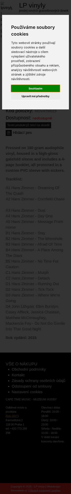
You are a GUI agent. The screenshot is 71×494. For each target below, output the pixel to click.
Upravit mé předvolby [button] (35, 96)
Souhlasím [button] (35, 88)
